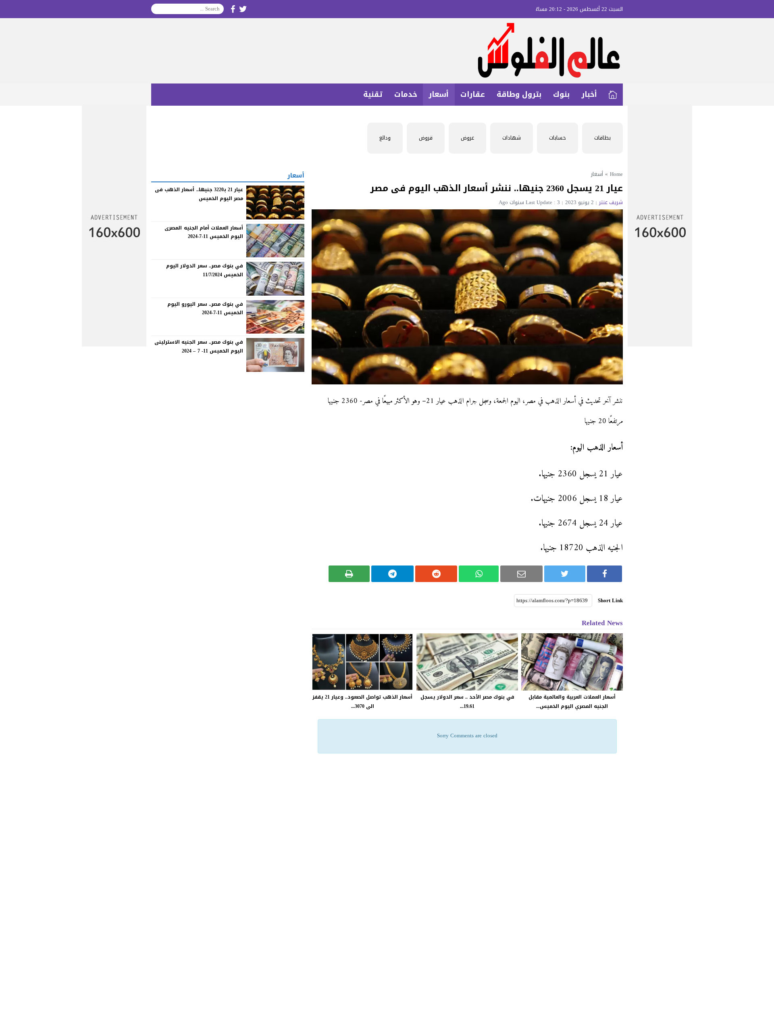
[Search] (157, 8)
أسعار (439, 94)
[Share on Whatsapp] (479, 574)
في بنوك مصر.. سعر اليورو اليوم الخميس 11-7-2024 (205, 308)
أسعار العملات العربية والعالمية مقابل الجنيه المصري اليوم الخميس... (572, 702)
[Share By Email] (521, 574)
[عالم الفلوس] (387, 51)
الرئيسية (613, 94)
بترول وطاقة (519, 94)
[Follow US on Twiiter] (243, 9)
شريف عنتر (611, 202)
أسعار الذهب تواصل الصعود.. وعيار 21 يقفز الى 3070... (362, 702)
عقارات (472, 94)
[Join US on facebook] (232, 9)
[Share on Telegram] (392, 574)
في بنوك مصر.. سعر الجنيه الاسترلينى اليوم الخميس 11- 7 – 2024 (198, 346)
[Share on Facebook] (604, 574)
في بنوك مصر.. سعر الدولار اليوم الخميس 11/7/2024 (204, 270)
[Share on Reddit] (436, 574)
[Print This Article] (349, 574)
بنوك (561, 94)
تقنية (373, 94)
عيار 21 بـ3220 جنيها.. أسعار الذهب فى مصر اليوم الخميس (199, 194)
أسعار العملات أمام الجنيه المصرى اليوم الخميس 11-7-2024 (203, 232)
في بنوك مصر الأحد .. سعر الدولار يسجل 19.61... (467, 702)
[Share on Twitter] (565, 574)
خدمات (405, 94)
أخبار (589, 94)
